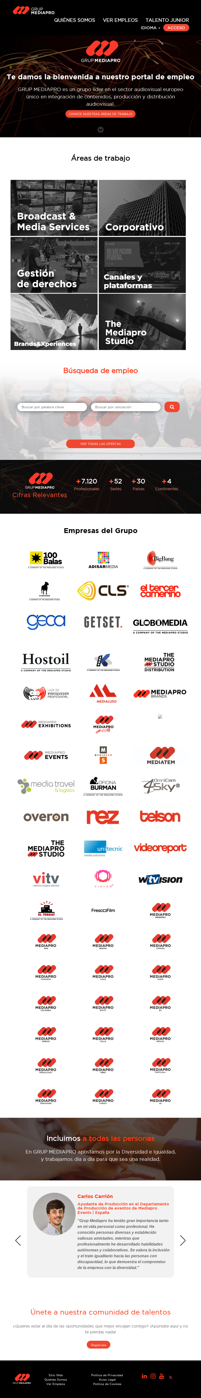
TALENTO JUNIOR (167, 20)
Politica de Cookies (107, 1384)
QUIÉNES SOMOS (74, 20)
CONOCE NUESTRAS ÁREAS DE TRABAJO (100, 114)
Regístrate (98, 1345)
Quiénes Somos (55, 1379)
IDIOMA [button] (149, 27)
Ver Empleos (55, 1384)
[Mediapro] (34, 10)
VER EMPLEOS (120, 20)
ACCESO (176, 27)
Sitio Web (56, 1375)
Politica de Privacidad (107, 1375)
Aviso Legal (107, 1379)
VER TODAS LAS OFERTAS (100, 443)
